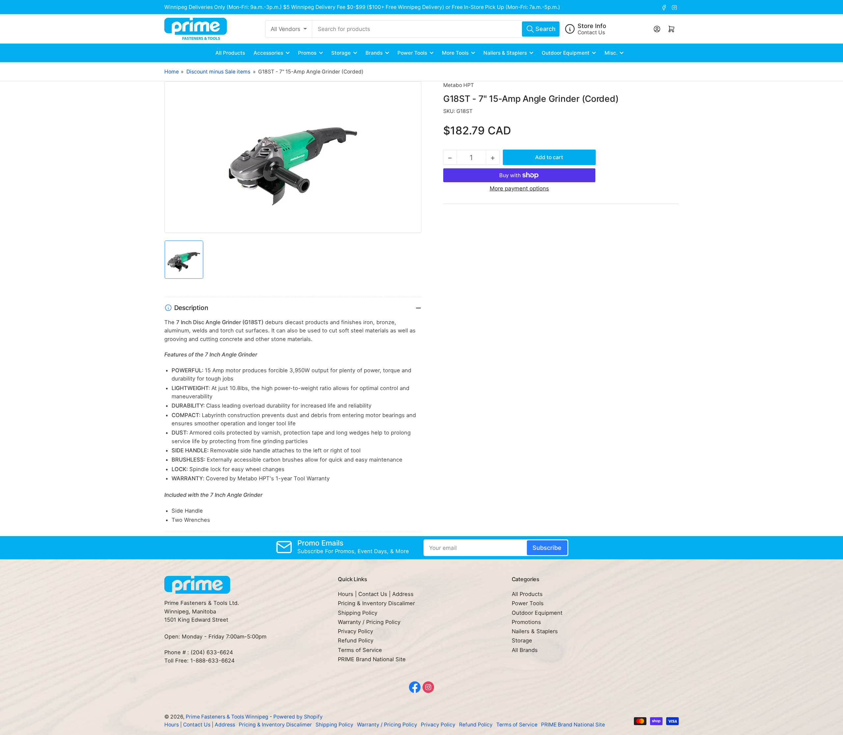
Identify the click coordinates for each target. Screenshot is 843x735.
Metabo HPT (458, 85)
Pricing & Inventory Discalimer (376, 603)
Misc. (611, 53)
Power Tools (412, 53)
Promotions (526, 622)
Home (171, 72)
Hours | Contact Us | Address (376, 594)
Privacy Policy (355, 631)
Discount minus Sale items (218, 72)
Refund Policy (355, 640)
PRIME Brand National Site (372, 659)
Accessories (268, 53)
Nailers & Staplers (505, 53)
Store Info (592, 25)
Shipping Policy (357, 612)
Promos (307, 53)
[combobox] (436, 29)
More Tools (455, 53)
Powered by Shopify (298, 717)
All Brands (525, 650)
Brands (374, 53)
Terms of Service (360, 650)
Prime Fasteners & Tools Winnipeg (227, 717)
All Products (230, 53)
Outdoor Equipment (565, 53)
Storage (341, 53)
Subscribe (546, 547)
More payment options (519, 188)
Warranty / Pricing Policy (369, 622)
